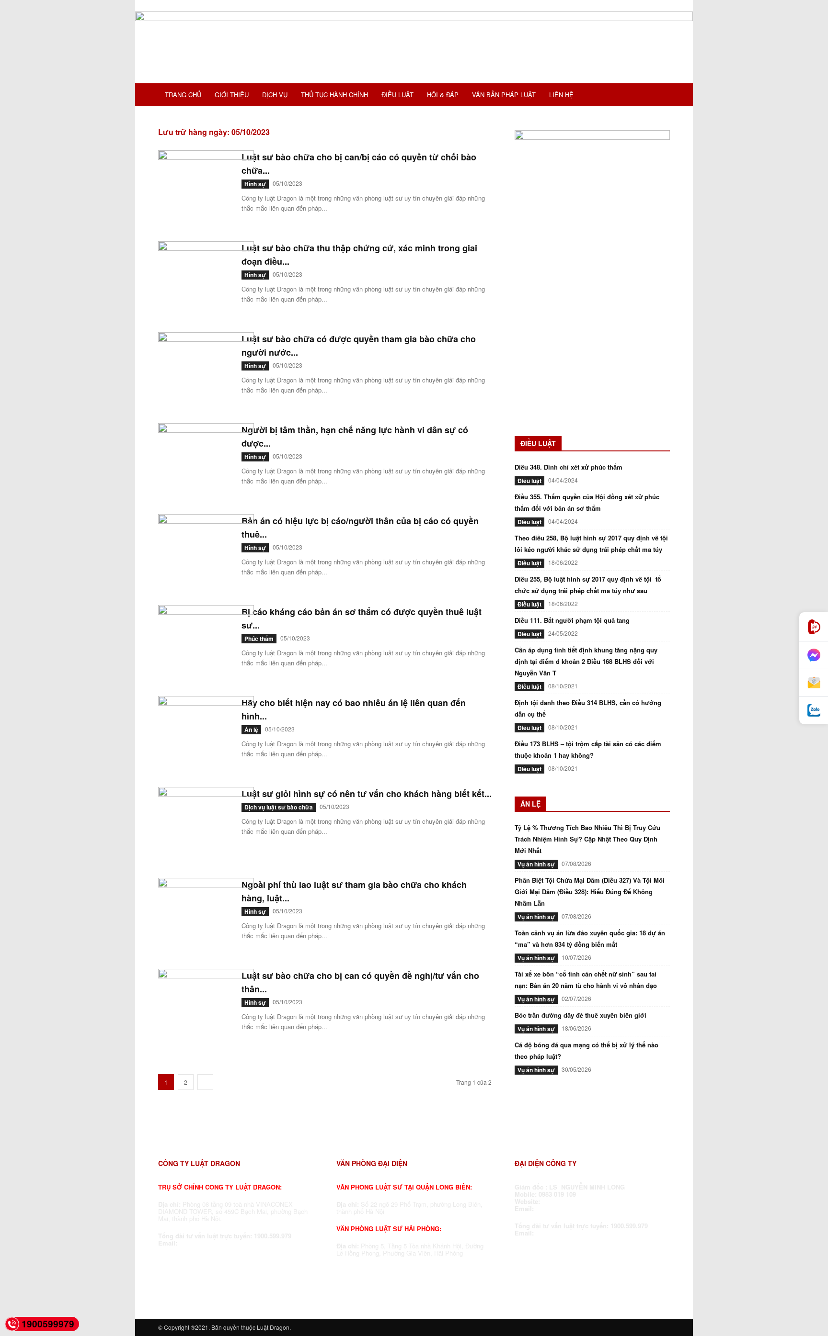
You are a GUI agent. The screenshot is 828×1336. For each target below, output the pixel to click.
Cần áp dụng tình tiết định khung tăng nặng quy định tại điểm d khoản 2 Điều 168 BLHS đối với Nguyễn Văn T (586, 661)
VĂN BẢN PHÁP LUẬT (504, 94)
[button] (658, 95)
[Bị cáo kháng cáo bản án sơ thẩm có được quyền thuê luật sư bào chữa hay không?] (206, 641)
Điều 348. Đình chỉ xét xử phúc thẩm (568, 467)
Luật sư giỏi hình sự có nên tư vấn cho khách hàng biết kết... (367, 793)
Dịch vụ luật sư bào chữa (278, 807)
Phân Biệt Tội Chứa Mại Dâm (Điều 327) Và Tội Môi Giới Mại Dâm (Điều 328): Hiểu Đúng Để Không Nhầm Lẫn (590, 892)
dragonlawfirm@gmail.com (219, 1242)
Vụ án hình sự (536, 864)
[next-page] (205, 1082)
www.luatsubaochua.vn (578, 1201)
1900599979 (48, 1323)
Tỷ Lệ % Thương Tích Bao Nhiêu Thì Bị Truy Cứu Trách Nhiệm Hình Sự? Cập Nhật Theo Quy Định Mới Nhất (587, 839)
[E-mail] (813, 683)
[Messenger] (813, 655)
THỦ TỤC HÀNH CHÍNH (334, 94)
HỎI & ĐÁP (443, 94)
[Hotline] (813, 626)
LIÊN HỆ (561, 94)
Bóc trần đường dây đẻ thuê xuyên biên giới (580, 1015)
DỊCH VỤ (275, 94)
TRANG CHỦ (183, 94)
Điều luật (529, 480)
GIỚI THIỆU (232, 94)
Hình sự (255, 184)
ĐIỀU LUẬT (397, 94)
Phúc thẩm (259, 638)
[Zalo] (813, 710)
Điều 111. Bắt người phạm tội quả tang (572, 620)
